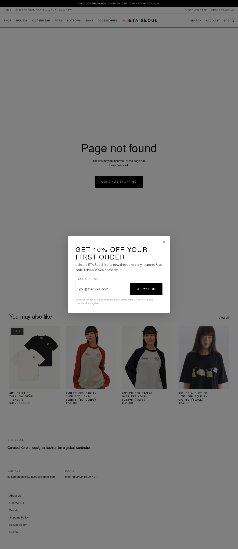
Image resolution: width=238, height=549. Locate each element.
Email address (87, 279)
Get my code (146, 289)
